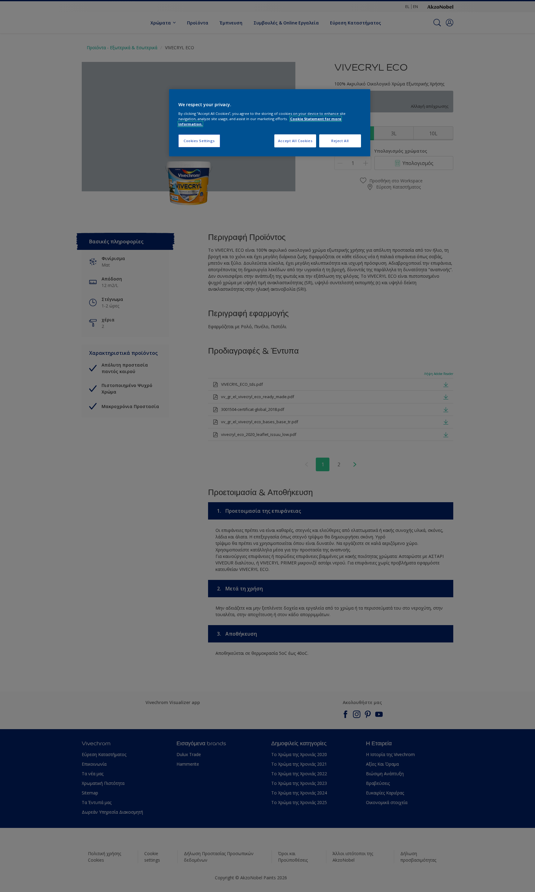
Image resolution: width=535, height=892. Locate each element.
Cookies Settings (199, 140)
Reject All (340, 140)
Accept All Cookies (295, 140)
